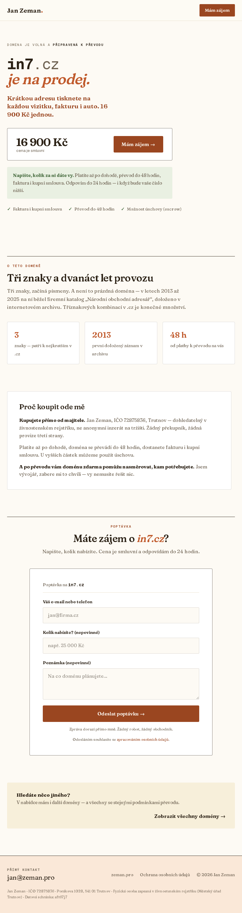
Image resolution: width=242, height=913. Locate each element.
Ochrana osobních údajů (165, 874)
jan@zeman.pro (31, 877)
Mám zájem (217, 10)
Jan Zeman (25, 10)
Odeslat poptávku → (121, 714)
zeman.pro (122, 874)
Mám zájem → (138, 144)
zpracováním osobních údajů (143, 739)
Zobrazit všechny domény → (189, 816)
